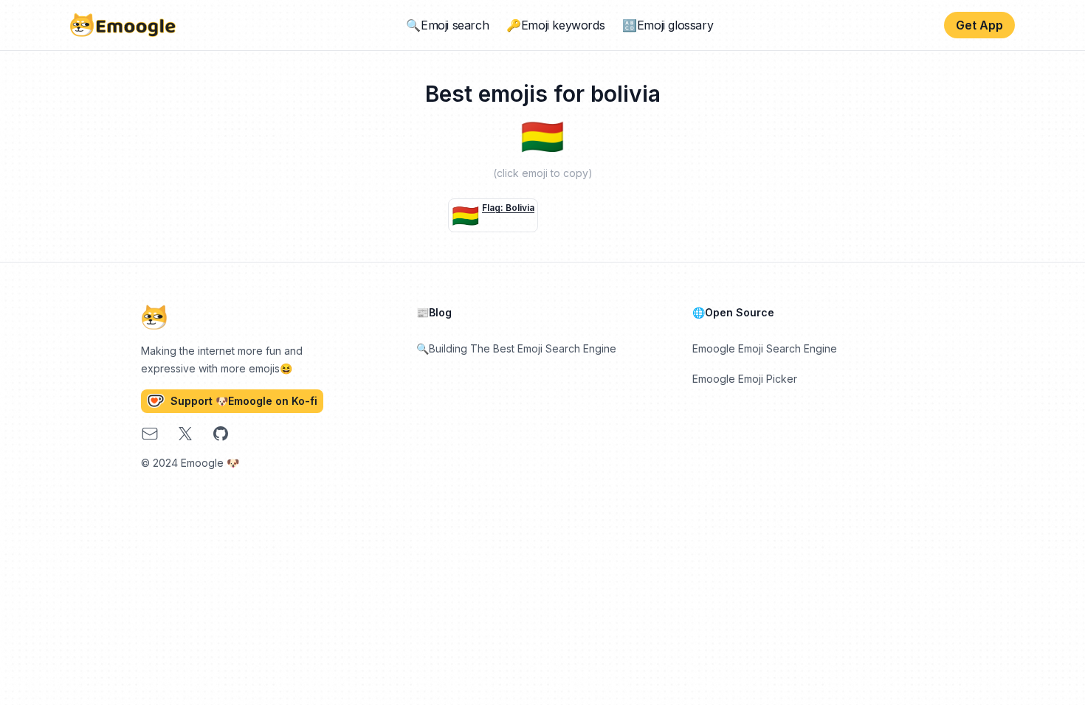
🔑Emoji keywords (555, 25)
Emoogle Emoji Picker (744, 378)
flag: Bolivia (508, 207)
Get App (979, 25)
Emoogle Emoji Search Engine (764, 348)
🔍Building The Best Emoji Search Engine (516, 348)
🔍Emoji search (447, 25)
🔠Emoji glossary (667, 25)
